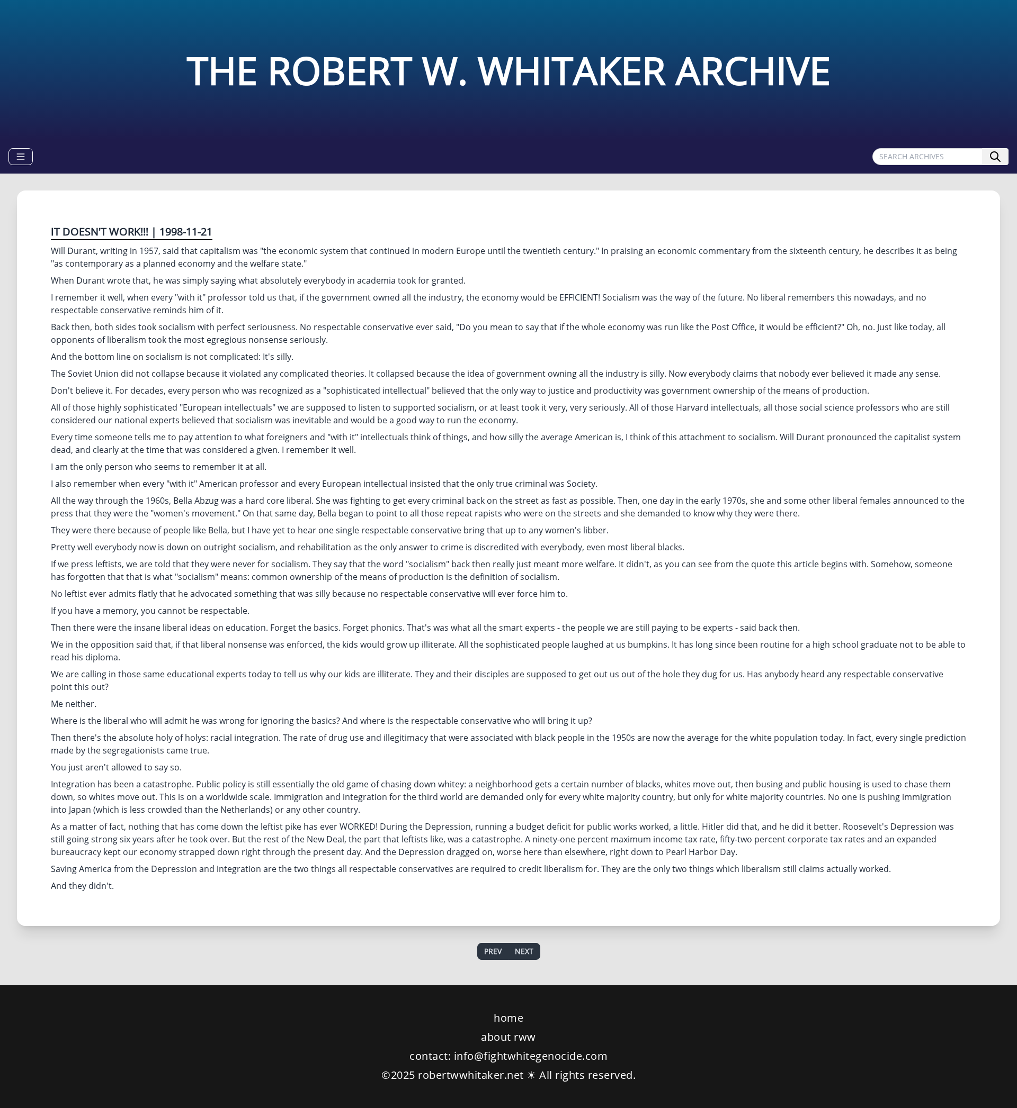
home (508, 1018)
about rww (508, 1037)
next (524, 951)
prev (493, 951)
